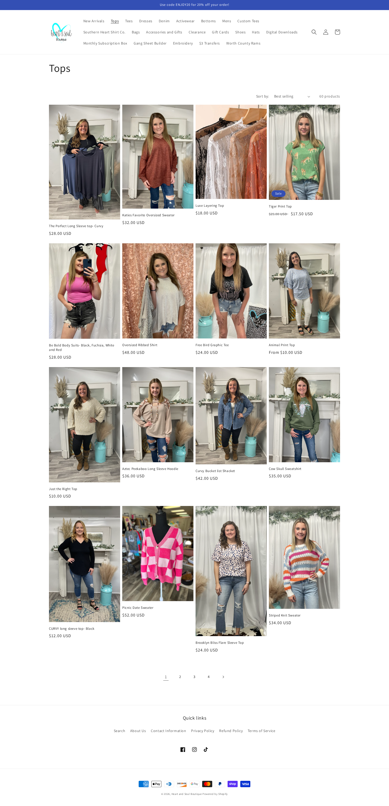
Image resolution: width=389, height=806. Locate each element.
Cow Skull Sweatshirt (285, 469)
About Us (138, 730)
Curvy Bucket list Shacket (215, 471)
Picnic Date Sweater (137, 608)
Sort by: (262, 96)
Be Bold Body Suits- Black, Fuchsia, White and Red (81, 347)
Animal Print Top (282, 345)
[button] (314, 32)
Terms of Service (261, 730)
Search (119, 730)
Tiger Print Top (280, 206)
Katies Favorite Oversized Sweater (148, 215)
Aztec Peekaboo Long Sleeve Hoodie (150, 469)
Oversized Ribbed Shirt (139, 345)
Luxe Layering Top (210, 206)
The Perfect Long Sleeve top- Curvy (76, 226)
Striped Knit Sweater (285, 615)
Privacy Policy (202, 730)
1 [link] (166, 677)
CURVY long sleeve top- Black (71, 629)
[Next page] (223, 677)
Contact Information (168, 730)
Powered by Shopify (215, 794)
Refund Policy (231, 730)
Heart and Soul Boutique (187, 794)
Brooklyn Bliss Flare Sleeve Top (220, 643)
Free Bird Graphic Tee (212, 345)
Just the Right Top (63, 489)
